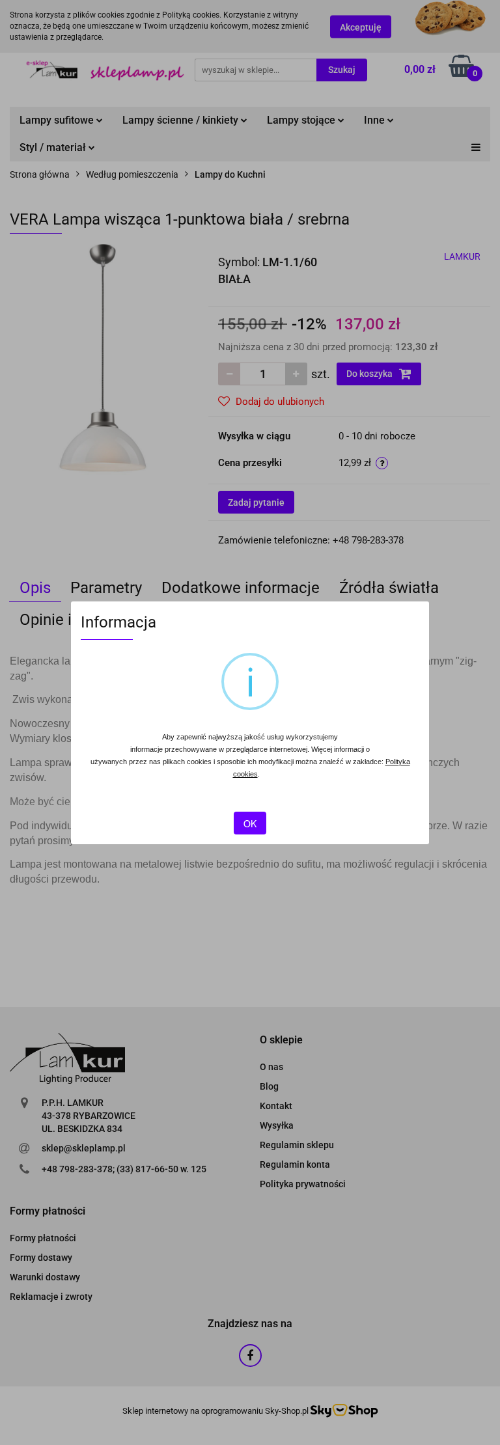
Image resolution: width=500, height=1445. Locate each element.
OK (250, 823)
